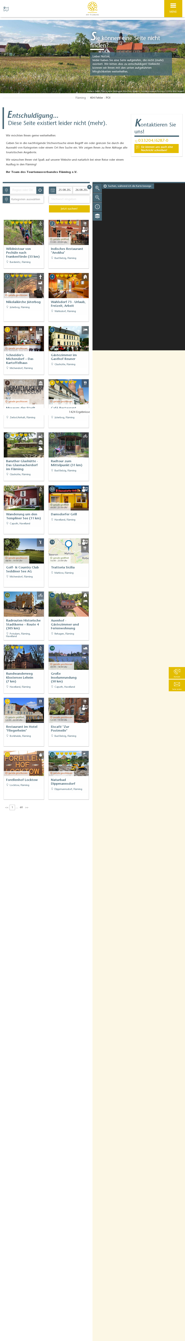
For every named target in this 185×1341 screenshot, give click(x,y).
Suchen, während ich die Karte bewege (129, 186)
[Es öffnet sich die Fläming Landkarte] (6, 8)
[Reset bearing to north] (97, 206)
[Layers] (97, 216)
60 (21, 807)
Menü (173, 12)
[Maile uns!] (156, 148)
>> (26, 807)
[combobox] (23, 190)
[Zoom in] (97, 187)
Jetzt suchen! (69, 208)
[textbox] (25, 199)
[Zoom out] (97, 197)
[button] (177, 685)
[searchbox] (24, 190)
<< (6, 807)
